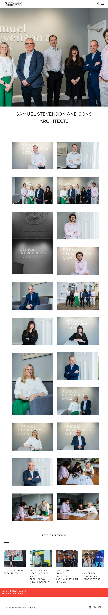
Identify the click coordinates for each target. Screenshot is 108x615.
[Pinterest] (95, 607)
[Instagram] (90, 607)
